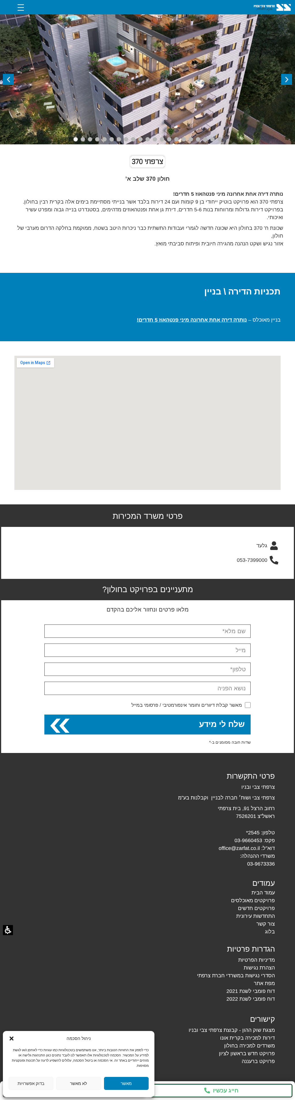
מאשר (126, 1083)
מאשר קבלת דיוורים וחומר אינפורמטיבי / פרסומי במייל (186, 705)
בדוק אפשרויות (31, 1083)
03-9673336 (261, 864)
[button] (11, 1038)
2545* (253, 833)
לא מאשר (78, 1083)
